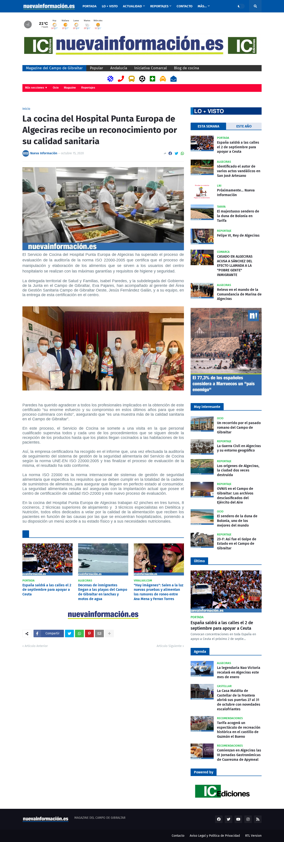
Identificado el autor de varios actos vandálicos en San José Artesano (238, 171)
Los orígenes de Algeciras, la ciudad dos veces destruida (238, 470)
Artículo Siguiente (169, 646)
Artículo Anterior (36, 646)
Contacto (178, 836)
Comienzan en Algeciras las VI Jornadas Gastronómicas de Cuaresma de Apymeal (239, 755)
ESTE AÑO (244, 126)
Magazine (70, 87)
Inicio (26, 108)
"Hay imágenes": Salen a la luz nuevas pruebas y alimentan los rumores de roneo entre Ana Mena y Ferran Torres (158, 592)
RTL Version (253, 836)
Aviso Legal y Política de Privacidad (215, 836)
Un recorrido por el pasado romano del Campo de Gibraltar (239, 427)
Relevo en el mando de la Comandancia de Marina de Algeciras (239, 294)
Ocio (56, 87)
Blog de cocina (186, 68)
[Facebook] (170, 153)
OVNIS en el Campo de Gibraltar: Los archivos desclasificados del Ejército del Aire (235, 495)
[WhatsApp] (182, 153)
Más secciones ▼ (36, 87)
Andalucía (118, 68)
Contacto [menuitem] (184, 6)
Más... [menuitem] (202, 6)
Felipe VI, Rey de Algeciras (238, 235)
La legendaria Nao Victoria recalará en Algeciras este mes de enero (238, 672)
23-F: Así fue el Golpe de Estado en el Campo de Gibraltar (236, 543)
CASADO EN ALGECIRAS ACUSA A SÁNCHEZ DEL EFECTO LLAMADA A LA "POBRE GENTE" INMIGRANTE (234, 265)
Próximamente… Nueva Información (236, 192)
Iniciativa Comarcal (150, 68)
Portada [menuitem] (90, 6)
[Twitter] (176, 153)
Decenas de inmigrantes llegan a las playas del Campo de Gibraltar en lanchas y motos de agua (102, 592)
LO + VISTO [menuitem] (110, 6)
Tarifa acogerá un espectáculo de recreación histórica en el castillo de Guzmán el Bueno (238, 730)
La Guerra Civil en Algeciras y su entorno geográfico (239, 448)
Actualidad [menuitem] (132, 6)
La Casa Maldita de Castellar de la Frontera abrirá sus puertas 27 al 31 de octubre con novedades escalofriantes (238, 700)
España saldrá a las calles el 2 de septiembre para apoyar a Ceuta (46, 590)
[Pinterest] (89, 633)
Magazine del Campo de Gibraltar (54, 68)
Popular (96, 68)
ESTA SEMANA (208, 126)
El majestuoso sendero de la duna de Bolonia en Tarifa (238, 216)
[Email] (99, 633)
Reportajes (88, 87)
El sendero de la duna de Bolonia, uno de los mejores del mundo (237, 520)
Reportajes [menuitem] (159, 6)
